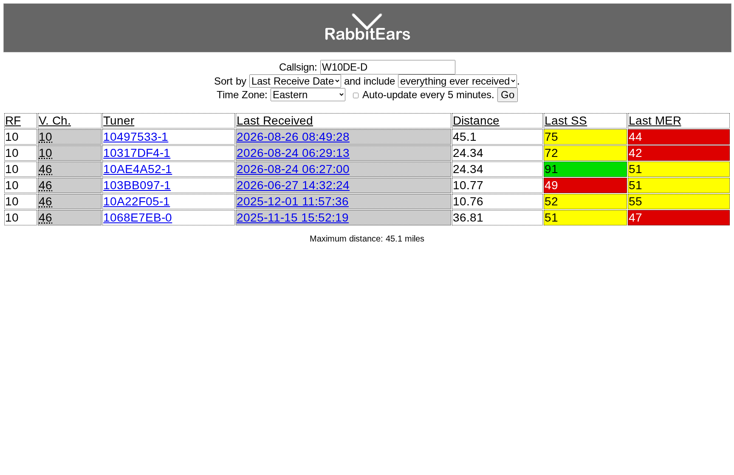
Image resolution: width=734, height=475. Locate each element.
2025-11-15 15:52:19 (293, 217)
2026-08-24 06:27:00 (293, 169)
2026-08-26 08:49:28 (293, 136)
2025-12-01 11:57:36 (293, 201)
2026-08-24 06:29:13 (293, 152)
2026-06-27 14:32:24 (293, 185)
